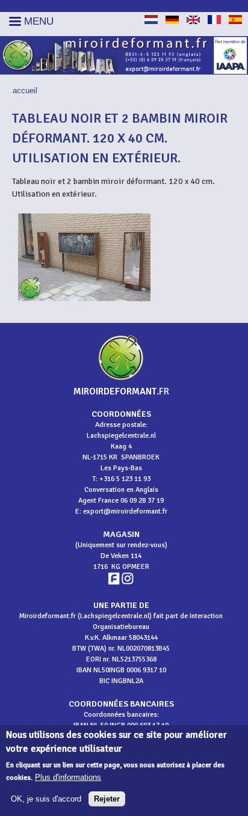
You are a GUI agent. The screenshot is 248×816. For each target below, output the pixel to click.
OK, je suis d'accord (46, 798)
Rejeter (107, 798)
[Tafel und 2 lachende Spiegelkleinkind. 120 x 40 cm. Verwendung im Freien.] (172, 21)
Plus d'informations (68, 777)
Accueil (25, 90)
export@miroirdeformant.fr (125, 511)
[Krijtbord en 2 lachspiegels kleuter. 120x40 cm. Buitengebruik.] (151, 21)
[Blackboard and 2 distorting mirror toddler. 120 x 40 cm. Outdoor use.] (193, 21)
